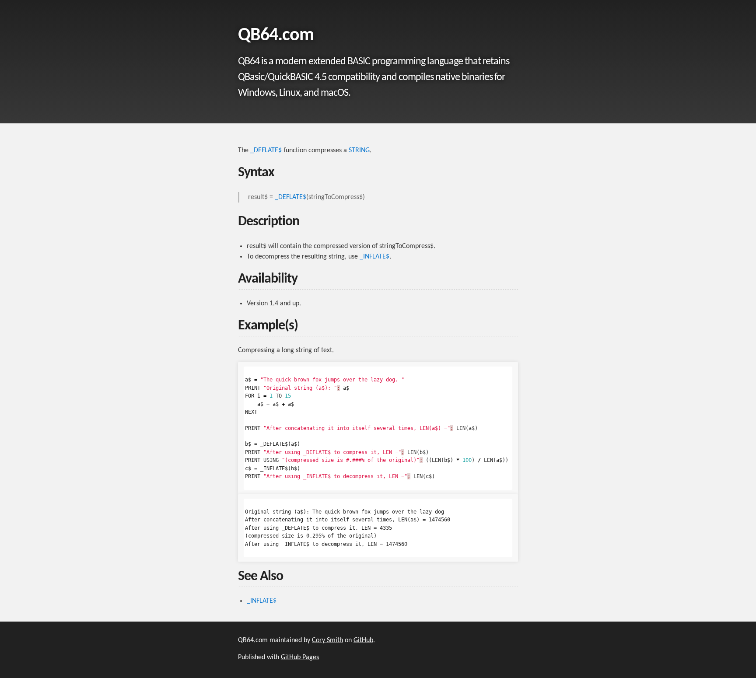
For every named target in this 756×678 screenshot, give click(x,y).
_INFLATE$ (374, 256)
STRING (359, 150)
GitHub (363, 640)
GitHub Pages (300, 657)
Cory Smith (327, 640)
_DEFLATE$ (266, 150)
